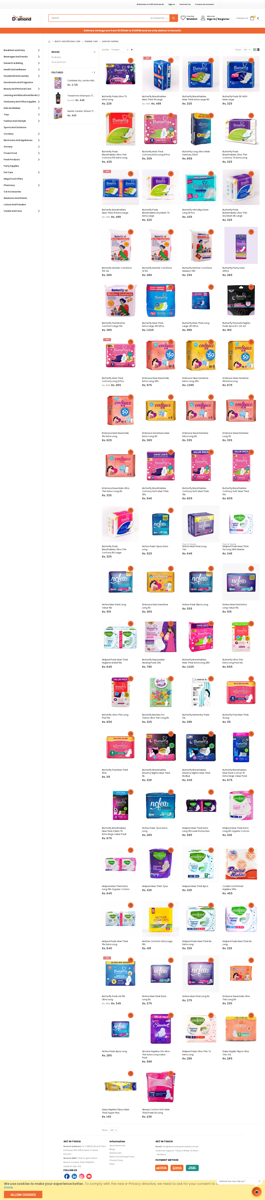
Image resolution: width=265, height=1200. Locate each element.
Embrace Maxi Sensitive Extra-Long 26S (195, 380)
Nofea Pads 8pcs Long (114, 1051)
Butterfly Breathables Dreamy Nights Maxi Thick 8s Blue (196, 773)
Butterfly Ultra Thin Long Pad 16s (115, 716)
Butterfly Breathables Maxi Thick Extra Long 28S (196, 661)
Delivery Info (115, 1152)
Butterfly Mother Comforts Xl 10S (157, 269)
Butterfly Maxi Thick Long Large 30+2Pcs (195, 324)
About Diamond (117, 1145)
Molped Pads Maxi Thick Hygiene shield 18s (115, 661)
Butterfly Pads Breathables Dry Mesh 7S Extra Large (156, 213)
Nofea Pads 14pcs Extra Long (155, 548)
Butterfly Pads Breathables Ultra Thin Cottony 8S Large (114, 549)
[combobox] (113, 18)
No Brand (56, 57)
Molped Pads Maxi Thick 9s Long (237, 943)
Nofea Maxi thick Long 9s (195, 996)
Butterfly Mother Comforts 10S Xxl (117, 269)
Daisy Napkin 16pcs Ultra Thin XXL (236, 1053)
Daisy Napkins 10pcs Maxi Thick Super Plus (115, 1111)
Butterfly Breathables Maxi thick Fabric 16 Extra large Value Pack (114, 831)
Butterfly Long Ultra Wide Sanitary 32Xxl (196, 153)
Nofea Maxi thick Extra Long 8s (154, 998)
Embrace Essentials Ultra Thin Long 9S (236, 998)
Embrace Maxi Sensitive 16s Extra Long (236, 380)
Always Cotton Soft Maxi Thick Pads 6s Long (156, 1111)
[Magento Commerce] (21, 18)
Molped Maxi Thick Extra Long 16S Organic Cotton (116, 888)
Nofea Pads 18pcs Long (195, 604)
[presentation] (94, 72)
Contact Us (185, 4)
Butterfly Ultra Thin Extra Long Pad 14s (233, 661)
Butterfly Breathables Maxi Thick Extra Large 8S (195, 98)
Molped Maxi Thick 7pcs (155, 886)
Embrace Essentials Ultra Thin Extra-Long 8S (115, 490)
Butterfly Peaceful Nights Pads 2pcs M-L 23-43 (236, 324)
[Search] (173, 18)
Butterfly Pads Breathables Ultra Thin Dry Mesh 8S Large (235, 213)
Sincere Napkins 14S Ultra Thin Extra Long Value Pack (156, 1054)
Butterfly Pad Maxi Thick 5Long (236, 716)
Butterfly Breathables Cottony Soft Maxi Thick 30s (155, 491)
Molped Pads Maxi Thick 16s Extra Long (115, 943)
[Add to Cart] (130, 60)
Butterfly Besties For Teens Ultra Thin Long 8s (155, 716)
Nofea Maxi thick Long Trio (194, 548)
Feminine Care (91, 41)
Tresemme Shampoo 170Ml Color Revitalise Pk (81, 95)
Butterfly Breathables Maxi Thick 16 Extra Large (115, 211)
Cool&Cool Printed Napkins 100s (233, 888)
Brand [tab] (56, 52)
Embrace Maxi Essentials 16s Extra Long (115, 435)
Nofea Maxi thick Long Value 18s (114, 606)
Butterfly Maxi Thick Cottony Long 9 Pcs (113, 380)
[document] (133, 1190)
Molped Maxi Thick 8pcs (195, 886)
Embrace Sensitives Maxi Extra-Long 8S (155, 435)
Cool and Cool (59, 62)
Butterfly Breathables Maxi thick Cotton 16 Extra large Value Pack (235, 773)
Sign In (171, 4)
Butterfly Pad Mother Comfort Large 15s (113, 324)
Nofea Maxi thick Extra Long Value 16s (235, 606)
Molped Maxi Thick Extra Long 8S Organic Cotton (236, 829)
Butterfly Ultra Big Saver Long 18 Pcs (195, 211)
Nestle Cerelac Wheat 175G (81, 111)
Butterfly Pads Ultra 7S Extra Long (114, 98)
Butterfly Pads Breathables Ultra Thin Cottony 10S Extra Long (114, 154)
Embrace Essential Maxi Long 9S (235, 435)
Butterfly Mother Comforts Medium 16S (197, 269)
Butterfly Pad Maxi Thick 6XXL (115, 771)
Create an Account (204, 4)
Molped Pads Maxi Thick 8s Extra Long (196, 943)
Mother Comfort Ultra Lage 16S (157, 943)
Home (49, 41)
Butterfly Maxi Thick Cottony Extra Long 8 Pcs (156, 153)
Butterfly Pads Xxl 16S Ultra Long (113, 998)
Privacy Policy (116, 1160)
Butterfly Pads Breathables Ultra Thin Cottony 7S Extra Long (235, 154)
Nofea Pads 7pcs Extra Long (154, 829)
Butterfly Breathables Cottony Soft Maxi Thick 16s (236, 491)
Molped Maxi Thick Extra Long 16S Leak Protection (196, 829)
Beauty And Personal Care (67, 41)
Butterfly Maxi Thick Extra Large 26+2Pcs (153, 324)
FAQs (112, 1163)
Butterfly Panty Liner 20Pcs (234, 269)
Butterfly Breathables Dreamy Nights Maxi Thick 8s (156, 773)
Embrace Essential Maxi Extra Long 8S (195, 435)
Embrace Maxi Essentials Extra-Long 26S (155, 380)
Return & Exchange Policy (121, 1156)
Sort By (105, 49)
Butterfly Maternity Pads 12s (195, 716)
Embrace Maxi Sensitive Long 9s (155, 606)
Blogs (112, 1149)
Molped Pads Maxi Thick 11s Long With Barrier (236, 548)
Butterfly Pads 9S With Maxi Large (235, 98)
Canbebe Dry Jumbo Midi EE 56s (81, 80)
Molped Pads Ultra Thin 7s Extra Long (196, 1053)
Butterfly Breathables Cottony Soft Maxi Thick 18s (195, 491)
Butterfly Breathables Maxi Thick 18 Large (154, 98)
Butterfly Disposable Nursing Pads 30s (153, 661)
